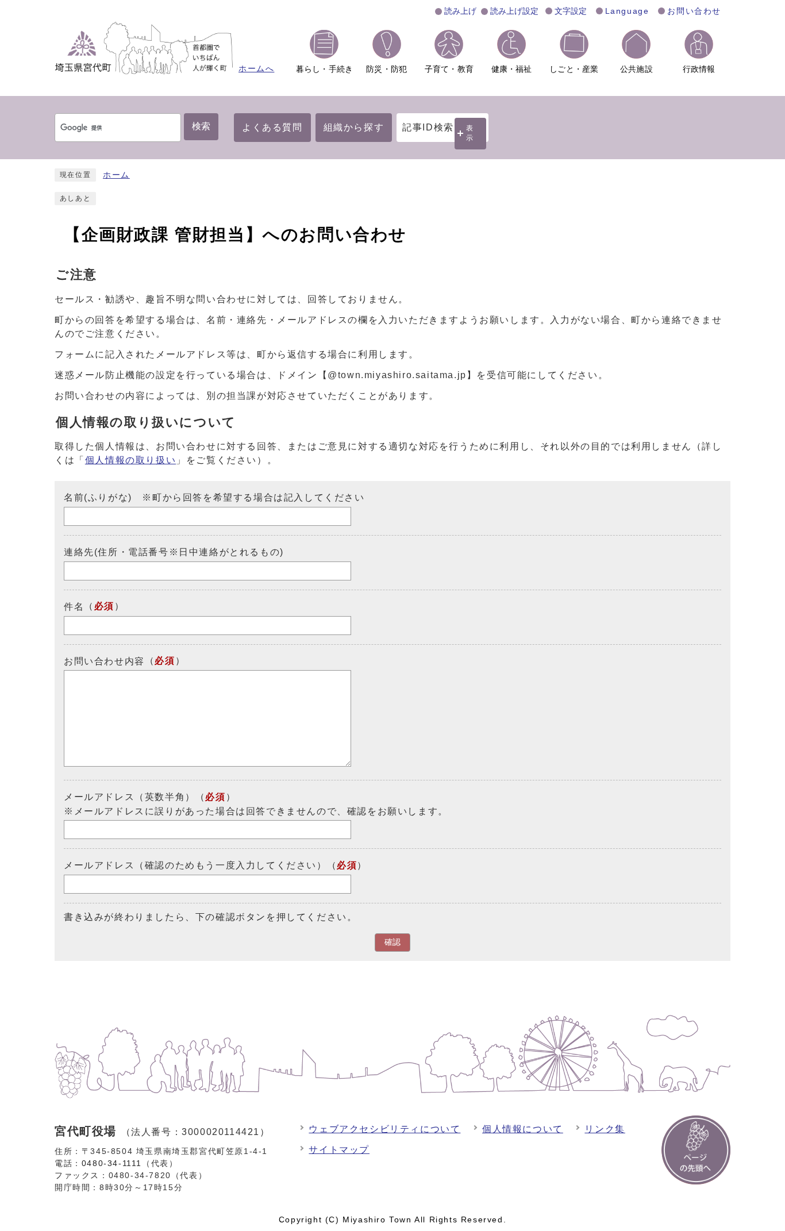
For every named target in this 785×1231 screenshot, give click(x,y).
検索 (201, 126)
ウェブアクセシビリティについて (384, 1129)
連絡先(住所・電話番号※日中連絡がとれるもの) (174, 552)
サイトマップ (339, 1150)
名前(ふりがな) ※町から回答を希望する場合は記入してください (214, 497)
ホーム (116, 175)
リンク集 (604, 1129)
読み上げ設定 (514, 11)
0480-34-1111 (112, 1163)
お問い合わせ (694, 11)
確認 (392, 942)
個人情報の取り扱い (130, 460)
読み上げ (460, 11)
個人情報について (522, 1129)
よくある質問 (272, 127)
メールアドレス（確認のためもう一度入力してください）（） (215, 865)
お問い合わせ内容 (104, 660)
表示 (470, 133)
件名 (74, 606)
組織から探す (354, 127)
